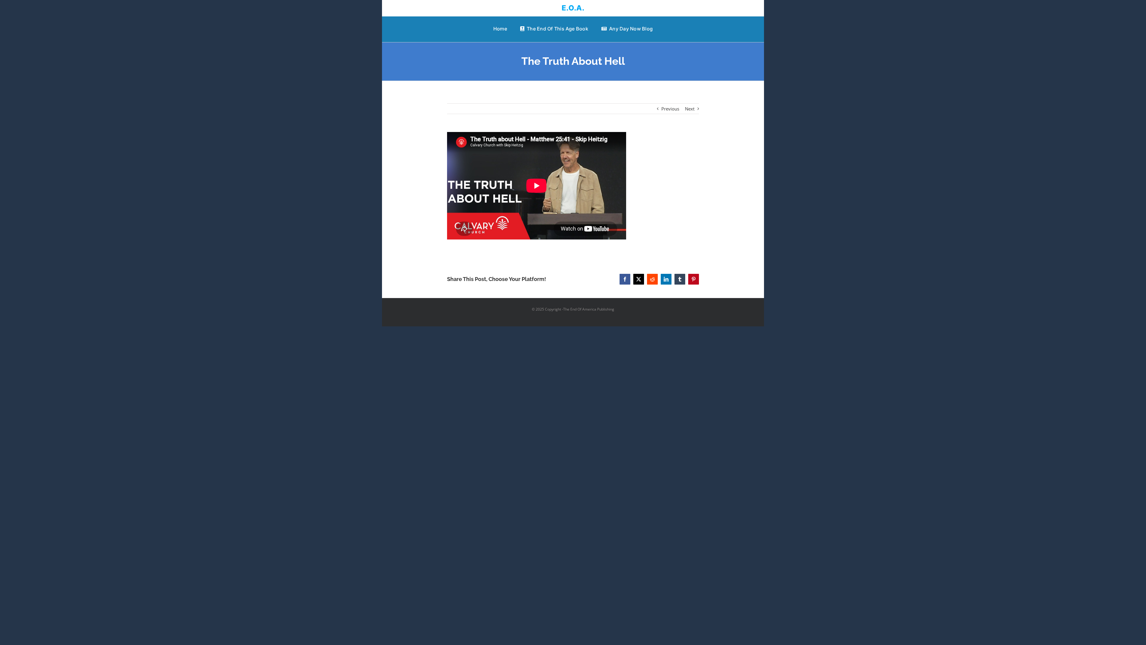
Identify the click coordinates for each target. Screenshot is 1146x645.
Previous (670, 109)
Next (689, 109)
